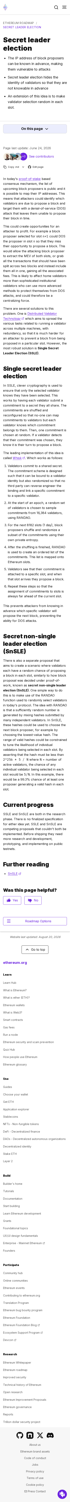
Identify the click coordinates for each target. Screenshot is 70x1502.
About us (35, 1444)
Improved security (14, 1377)
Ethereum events (14, 1288)
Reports (8, 1414)
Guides (7, 1087)
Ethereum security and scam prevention (28, 1042)
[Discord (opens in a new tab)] (50, 1435)
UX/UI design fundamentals (20, 1235)
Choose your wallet (15, 1094)
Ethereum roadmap (18, 23)
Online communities (15, 1280)
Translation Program (16, 1302)
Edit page (36, 167)
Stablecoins (10, 1116)
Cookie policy (35, 1484)
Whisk (19, 458)
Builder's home (12, 1183)
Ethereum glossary (15, 1064)
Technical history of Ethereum (22, 1384)
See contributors (41, 156)
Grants (7, 1220)
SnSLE (14, 873)
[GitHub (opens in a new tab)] (19, 1435)
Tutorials (8, 1191)
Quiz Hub (9, 1049)
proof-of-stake (30, 179)
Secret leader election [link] (22, 27)
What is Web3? (12, 1012)
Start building (11, 1206)
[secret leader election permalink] (1, 372)
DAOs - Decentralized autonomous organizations (34, 1139)
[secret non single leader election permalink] (1, 644)
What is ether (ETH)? (16, 997)
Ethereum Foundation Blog (21, 1325)
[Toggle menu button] (64, 7)
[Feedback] (62, 1494)
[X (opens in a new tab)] (40, 1435)
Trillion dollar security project (21, 1422)
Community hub (13, 1273)
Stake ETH (10, 1153)
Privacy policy (35, 1471)
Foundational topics (15, 1228)
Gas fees (9, 1027)
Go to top (38, 949)
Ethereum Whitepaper (17, 1362)
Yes (15, 900)
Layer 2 (8, 1161)
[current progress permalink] (1, 805)
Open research (13, 1392)
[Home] (5, 7)
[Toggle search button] (56, 7)
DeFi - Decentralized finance (21, 1131)
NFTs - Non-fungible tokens (21, 1124)
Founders (9, 1250)
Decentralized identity (17, 1146)
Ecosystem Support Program (23, 1332)
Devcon (9, 1340)
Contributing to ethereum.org (21, 1295)
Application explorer (16, 1109)
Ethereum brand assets (35, 1451)
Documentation (12, 1198)
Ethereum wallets (14, 1005)
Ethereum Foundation (16, 1317)
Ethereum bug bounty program (22, 1310)
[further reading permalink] (1, 864)
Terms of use (35, 1478)
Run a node (10, 1034)
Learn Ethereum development (22, 1213)
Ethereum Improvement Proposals (24, 1399)
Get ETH (8, 1101)
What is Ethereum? (15, 990)
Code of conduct (35, 1458)
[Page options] (23, 167)
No (36, 900)
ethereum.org (15, 963)
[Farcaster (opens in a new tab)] (29, 1435)
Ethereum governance (17, 1407)
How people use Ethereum (20, 1057)
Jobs (35, 1464)
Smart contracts (13, 1019)
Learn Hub (9, 982)
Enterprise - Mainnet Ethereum (24, 1243)
